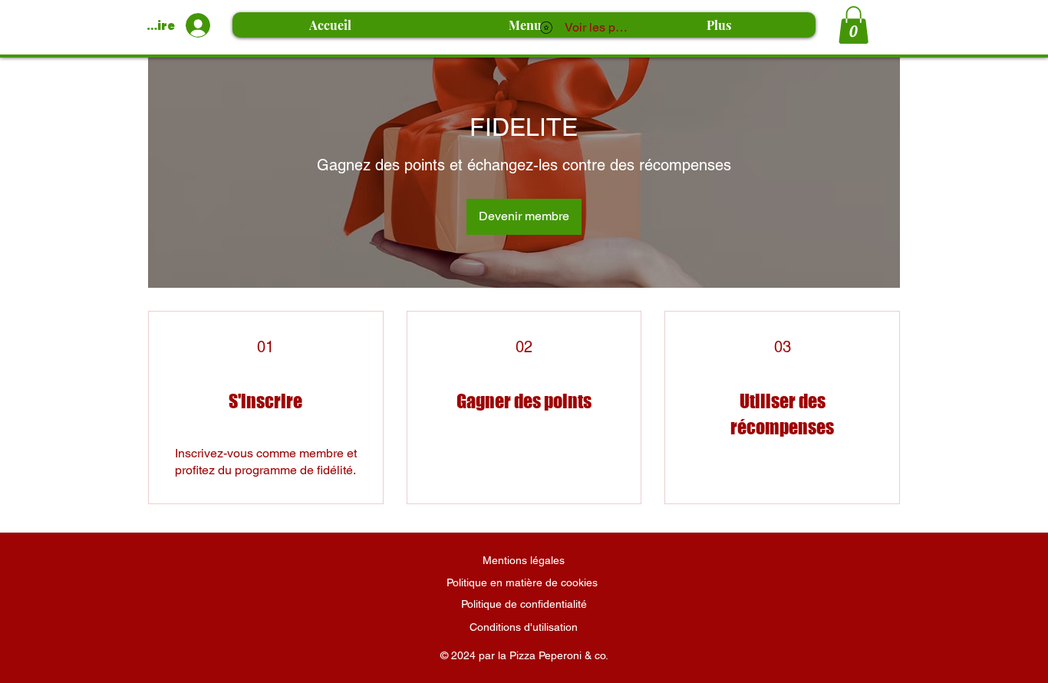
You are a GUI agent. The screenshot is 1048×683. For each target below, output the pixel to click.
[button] (853, 25)
